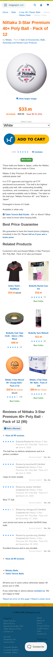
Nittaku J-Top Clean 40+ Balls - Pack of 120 (38, 383)
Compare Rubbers (11, 650)
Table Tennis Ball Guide (17, 214)
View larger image (27, 98)
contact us (39, 591)
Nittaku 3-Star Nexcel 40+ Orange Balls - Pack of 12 (14, 383)
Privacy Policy (43, 626)
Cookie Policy (43, 629)
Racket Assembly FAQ (13, 626)
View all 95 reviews (14, 435)
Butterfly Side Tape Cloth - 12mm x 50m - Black (14, 336)
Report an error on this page (16, 599)
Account (7, 637)
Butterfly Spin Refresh (38, 333)
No (49, 457)
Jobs (39, 631)
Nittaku (8, 40)
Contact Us (8, 632)
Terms (39, 623)
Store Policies (10, 621)
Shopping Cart (10, 639)
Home (5, 12)
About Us (41, 621)
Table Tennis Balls (14, 573)
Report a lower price (40, 599)
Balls (13, 12)
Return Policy (9, 624)
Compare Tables (11, 653)
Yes (45, 457)
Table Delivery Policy (13, 629)
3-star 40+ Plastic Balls (29, 12)
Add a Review (13, 428)
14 (21, 397)
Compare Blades (11, 647)
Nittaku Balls (25, 15)
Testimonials (9, 642)
